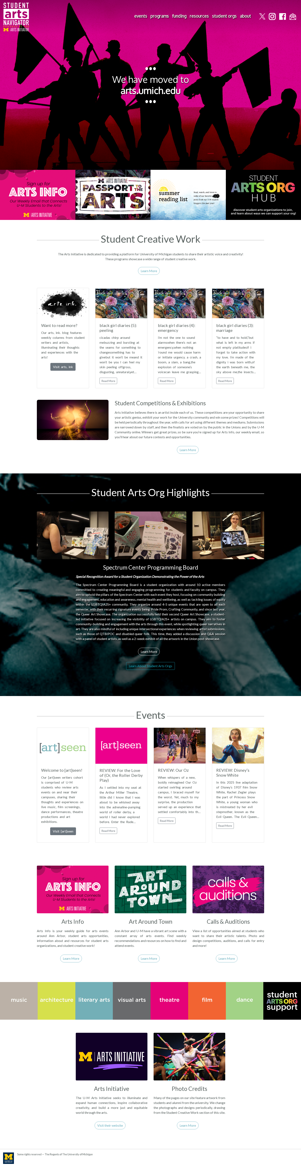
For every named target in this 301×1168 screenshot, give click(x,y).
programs (159, 16)
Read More (108, 381)
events (140, 16)
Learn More (149, 271)
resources (199, 16)
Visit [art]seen (63, 831)
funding (179, 16)
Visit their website (110, 1125)
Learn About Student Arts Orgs (150, 666)
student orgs (224, 16)
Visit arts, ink (63, 367)
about (245, 16)
